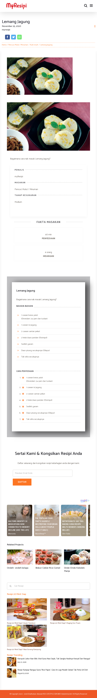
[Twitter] (13, 37)
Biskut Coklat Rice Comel (47, 568)
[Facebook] (7, 37)
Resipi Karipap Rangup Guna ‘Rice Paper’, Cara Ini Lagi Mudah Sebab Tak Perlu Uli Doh (53, 669)
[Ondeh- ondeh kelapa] (20, 557)
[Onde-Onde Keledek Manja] (77, 557)
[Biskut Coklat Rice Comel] (48, 557)
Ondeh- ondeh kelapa (17, 568)
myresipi (6, 30)
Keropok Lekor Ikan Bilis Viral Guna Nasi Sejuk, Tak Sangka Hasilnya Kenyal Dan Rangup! (54, 658)
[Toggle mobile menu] (91, 5)
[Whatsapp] (19, 37)
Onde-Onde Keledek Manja (74, 569)
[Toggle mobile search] (85, 5)
